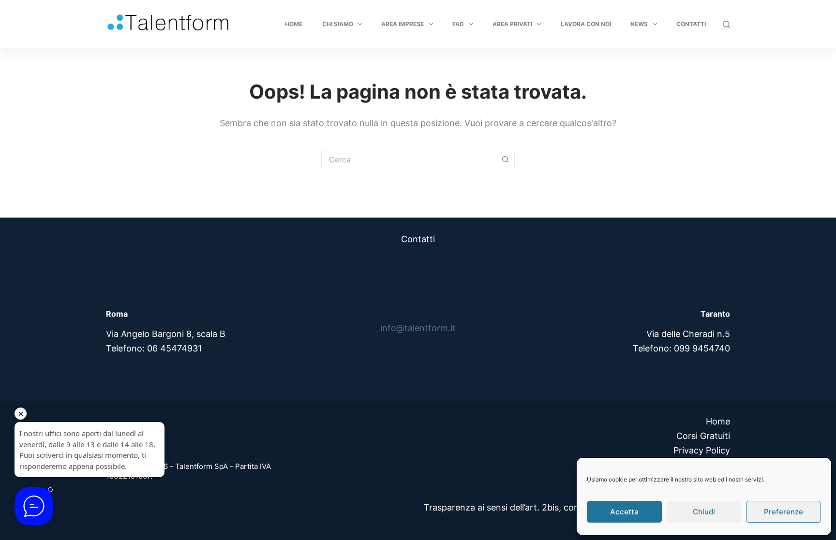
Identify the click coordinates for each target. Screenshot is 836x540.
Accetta (624, 511)
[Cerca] (726, 24)
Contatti (691, 24)
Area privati (512, 24)
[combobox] (409, 159)
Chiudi (704, 511)
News (639, 24)
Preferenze (783, 511)
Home (293, 24)
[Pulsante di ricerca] (505, 159)
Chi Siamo (337, 24)
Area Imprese (402, 24)
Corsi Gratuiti (703, 436)
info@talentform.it (418, 328)
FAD (458, 24)
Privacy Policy (701, 450)
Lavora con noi (586, 24)
